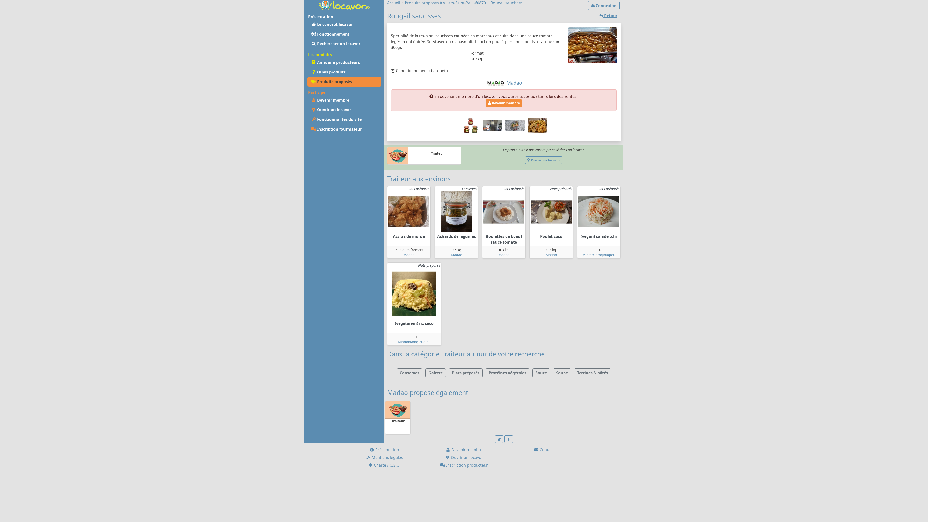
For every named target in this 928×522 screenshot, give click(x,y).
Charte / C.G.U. (386, 465)
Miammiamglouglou (598, 255)
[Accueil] (344, 4)
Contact (546, 449)
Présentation (386, 449)
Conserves (409, 373)
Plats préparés (465, 373)
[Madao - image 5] (537, 125)
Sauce (541, 373)
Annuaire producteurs (338, 62)
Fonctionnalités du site (339, 119)
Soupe (562, 373)
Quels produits (331, 72)
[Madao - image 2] (493, 125)
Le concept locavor (334, 24)
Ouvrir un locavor (333, 109)
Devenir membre (332, 100)
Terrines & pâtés (592, 373)
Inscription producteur (466, 465)
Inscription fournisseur (339, 129)
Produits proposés (334, 81)
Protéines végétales (507, 373)
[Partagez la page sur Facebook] (508, 439)
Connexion (605, 5)
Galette (435, 373)
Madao (408, 255)
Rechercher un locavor (338, 43)
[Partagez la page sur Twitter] (499, 439)
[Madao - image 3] (515, 125)
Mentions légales (387, 457)
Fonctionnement (332, 34)
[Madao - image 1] (471, 125)
